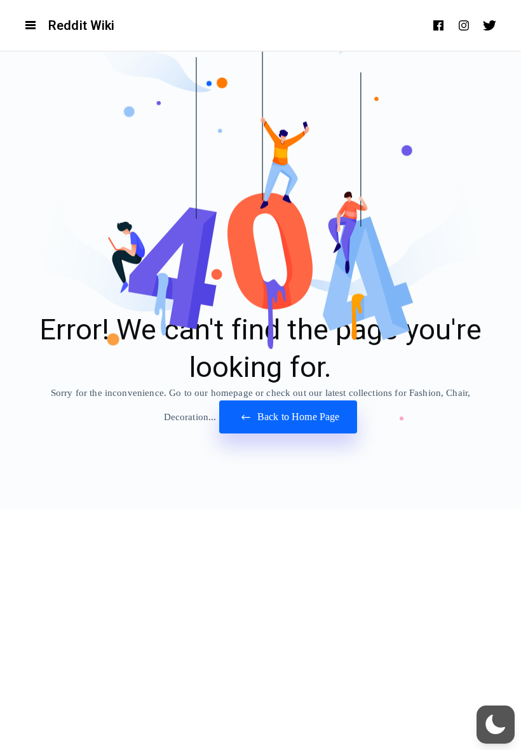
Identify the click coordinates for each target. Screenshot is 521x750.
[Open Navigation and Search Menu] (30, 25)
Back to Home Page (297, 416)
